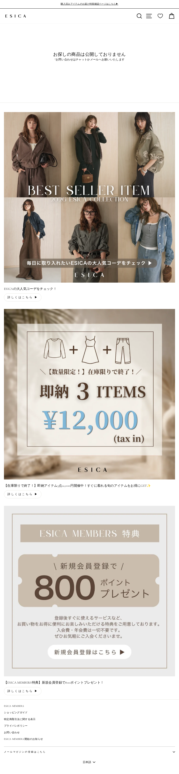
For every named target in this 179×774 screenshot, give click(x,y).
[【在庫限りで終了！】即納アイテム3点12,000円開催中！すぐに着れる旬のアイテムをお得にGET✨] (89, 394)
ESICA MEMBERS (14, 706)
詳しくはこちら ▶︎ (22, 297)
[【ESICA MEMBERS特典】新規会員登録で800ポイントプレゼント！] (89, 591)
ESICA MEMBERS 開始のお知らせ (23, 739)
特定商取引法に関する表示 (20, 719)
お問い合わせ (12, 732)
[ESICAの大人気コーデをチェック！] (89, 197)
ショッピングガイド (16, 712)
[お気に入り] (160, 16)
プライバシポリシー (16, 725)
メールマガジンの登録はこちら (25, 752)
